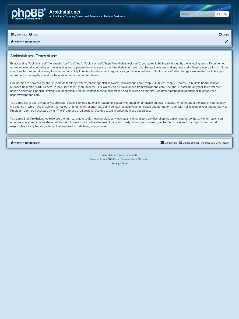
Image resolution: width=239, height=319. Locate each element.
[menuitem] (33, 34)
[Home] (30, 13)
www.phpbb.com (154, 87)
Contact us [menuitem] (171, 142)
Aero (104, 155)
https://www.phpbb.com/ (25, 95)
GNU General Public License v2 (56, 87)
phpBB (107, 159)
